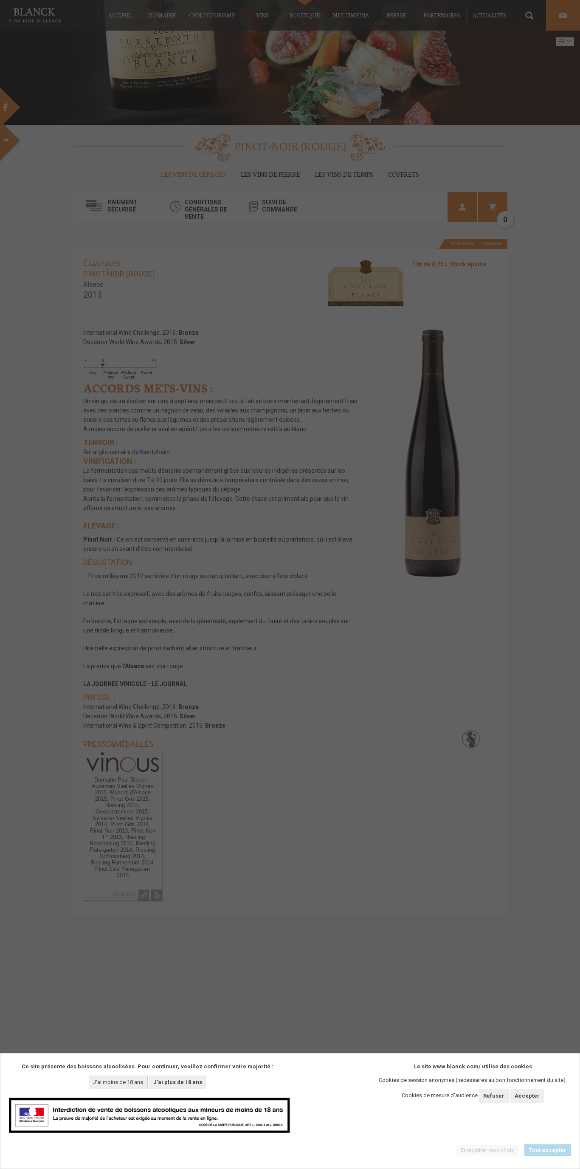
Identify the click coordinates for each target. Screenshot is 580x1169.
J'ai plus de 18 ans (177, 1082)
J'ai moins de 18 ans (118, 1082)
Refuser (493, 1096)
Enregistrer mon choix (487, 1150)
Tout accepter (547, 1150)
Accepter (527, 1096)
